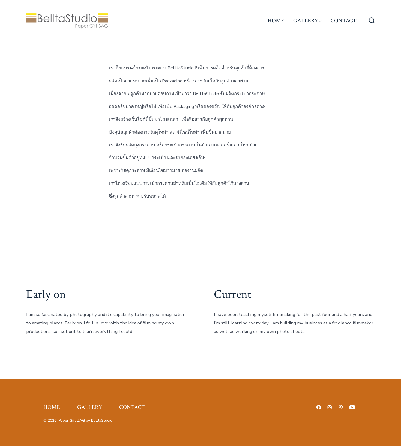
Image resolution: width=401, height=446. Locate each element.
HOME (276, 20)
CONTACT (344, 20)
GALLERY (305, 20)
